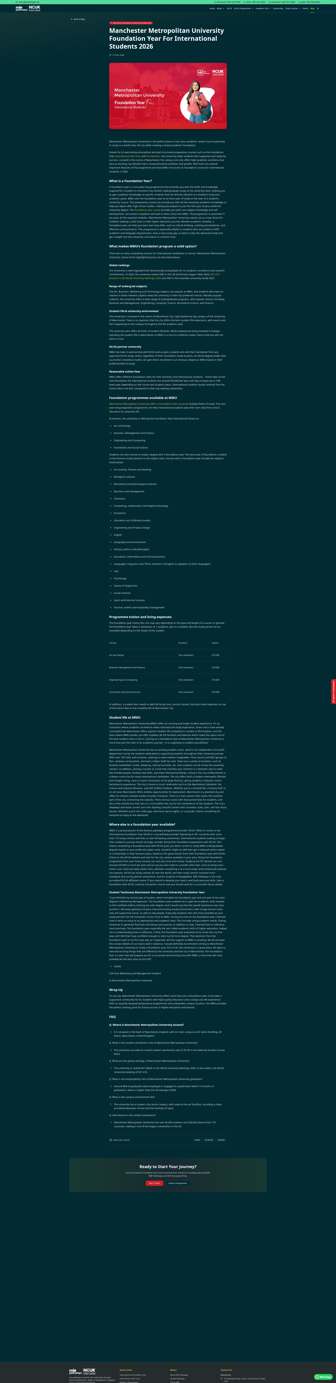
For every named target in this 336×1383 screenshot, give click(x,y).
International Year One (130, 1378)
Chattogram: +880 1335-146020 (283, 2)
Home (212, 8)
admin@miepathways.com (29, 2)
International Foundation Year (133, 1375)
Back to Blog (79, 19)
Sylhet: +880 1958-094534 (310, 2)
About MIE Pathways (179, 1375)
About (219, 8)
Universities (278, 8)
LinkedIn (221, 1140)
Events (305, 8)
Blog (312, 8)
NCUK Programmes (242, 8)
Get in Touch (154, 1183)
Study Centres (291, 8)
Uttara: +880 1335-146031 (256, 2)
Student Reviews (177, 1378)
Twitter (197, 1140)
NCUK (229, 8)
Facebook (209, 1140)
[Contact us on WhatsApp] (323, 1377)
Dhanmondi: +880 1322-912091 (229, 2)
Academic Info (262, 8)
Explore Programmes (178, 1183)
